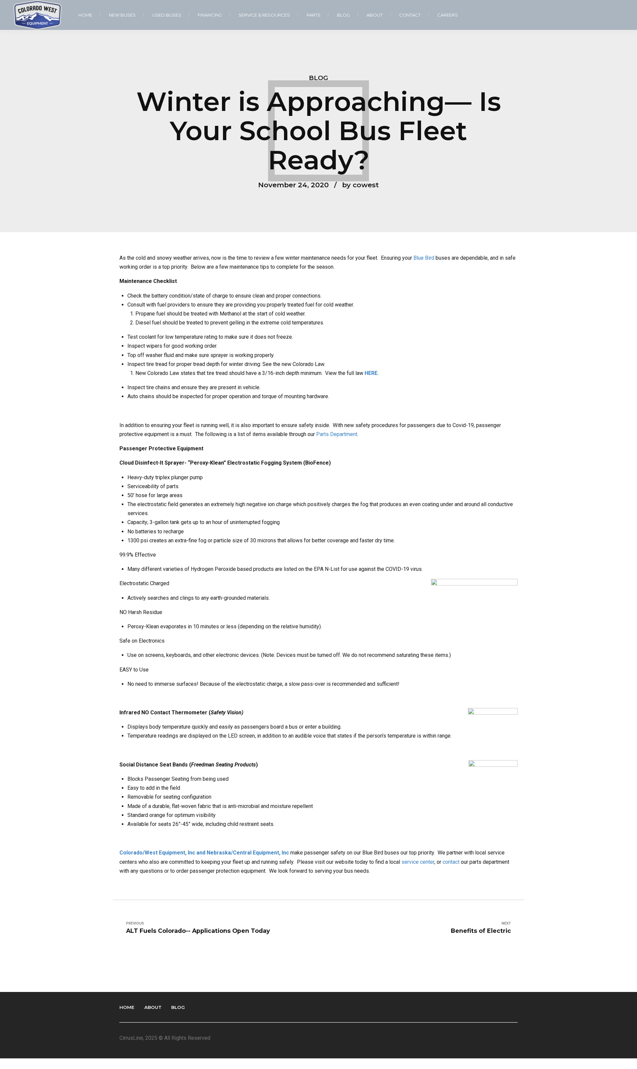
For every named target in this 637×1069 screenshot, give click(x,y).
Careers (447, 15)
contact (452, 862)
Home (85, 15)
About (375, 15)
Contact (410, 15)
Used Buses (166, 15)
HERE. (372, 373)
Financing (210, 15)
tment (350, 434)
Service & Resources (264, 15)
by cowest (360, 185)
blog (318, 78)
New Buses (122, 15)
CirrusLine (131, 1038)
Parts (313, 15)
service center (417, 862)
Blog (343, 15)
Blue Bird (423, 258)
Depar (336, 434)
